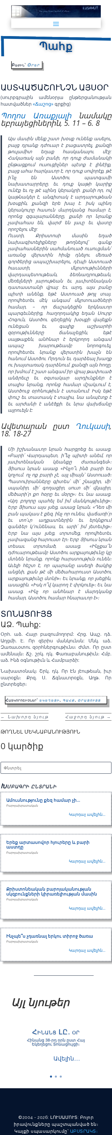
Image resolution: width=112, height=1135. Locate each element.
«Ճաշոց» (43, 104)
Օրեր (33, 65)
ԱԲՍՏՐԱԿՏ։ (84, 1131)
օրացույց (89, 700)
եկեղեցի (49, 700)
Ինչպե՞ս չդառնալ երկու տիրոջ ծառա (49, 936)
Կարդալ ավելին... (87, 814)
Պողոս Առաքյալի (36, 115)
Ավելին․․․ (66, 1058)
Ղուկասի (92, 426)
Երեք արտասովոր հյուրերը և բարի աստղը (48, 844)
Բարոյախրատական (22, 805)
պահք (69, 700)
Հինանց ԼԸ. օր (56, 1031)
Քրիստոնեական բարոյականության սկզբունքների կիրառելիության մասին (51, 891)
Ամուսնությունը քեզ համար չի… (43, 800)
